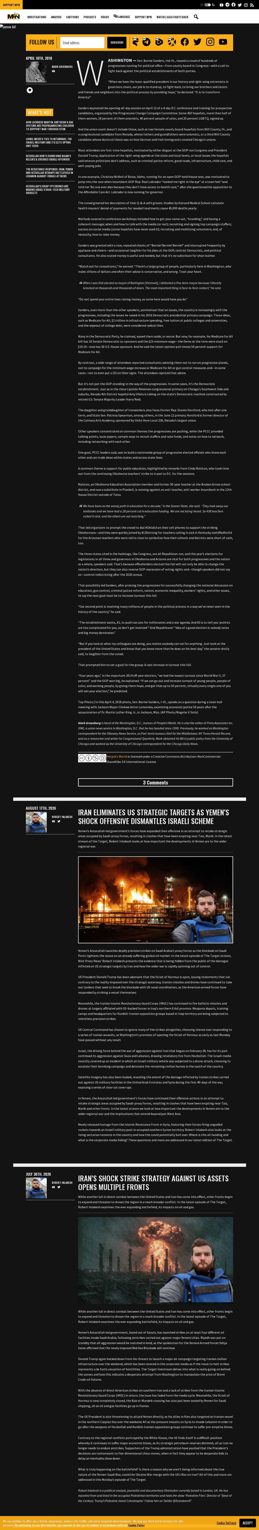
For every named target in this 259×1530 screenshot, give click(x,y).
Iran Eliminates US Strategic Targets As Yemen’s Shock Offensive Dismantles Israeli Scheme (153, 816)
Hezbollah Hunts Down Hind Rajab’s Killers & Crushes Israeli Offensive (48, 157)
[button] (207, 4)
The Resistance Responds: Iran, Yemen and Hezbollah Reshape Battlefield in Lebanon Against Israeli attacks (49, 172)
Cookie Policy (136, 1525)
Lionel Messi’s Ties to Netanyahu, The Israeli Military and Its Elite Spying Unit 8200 (49, 142)
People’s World (116, 756)
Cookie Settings (226, 1523)
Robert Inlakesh (62, 817)
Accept (248, 1523)
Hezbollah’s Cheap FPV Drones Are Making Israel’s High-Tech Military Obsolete (48, 189)
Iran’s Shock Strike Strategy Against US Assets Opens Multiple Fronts (153, 1182)
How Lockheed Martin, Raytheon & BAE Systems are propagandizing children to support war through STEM (50, 125)
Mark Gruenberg (62, 66)
